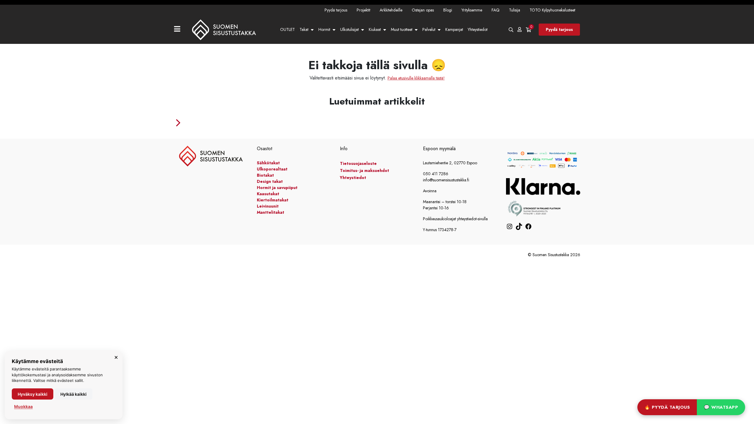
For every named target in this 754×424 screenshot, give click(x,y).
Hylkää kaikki (73, 394)
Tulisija (514, 10)
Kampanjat (454, 29)
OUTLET (287, 29)
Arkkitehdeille (391, 10)
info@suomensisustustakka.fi (446, 180)
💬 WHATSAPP (721, 407)
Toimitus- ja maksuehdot (364, 170)
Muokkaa (23, 406)
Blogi (447, 10)
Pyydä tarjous (336, 10)
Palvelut (428, 29)
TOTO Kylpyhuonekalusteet (552, 10)
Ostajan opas (423, 10)
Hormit (324, 29)
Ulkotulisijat (349, 29)
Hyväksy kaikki (32, 394)
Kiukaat (375, 29)
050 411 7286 (435, 174)
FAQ (496, 10)
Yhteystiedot (477, 29)
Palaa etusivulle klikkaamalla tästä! (416, 78)
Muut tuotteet (401, 29)
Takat (304, 29)
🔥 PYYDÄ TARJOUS (667, 407)
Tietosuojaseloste (358, 163)
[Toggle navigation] (179, 29)
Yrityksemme (472, 10)
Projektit (363, 10)
